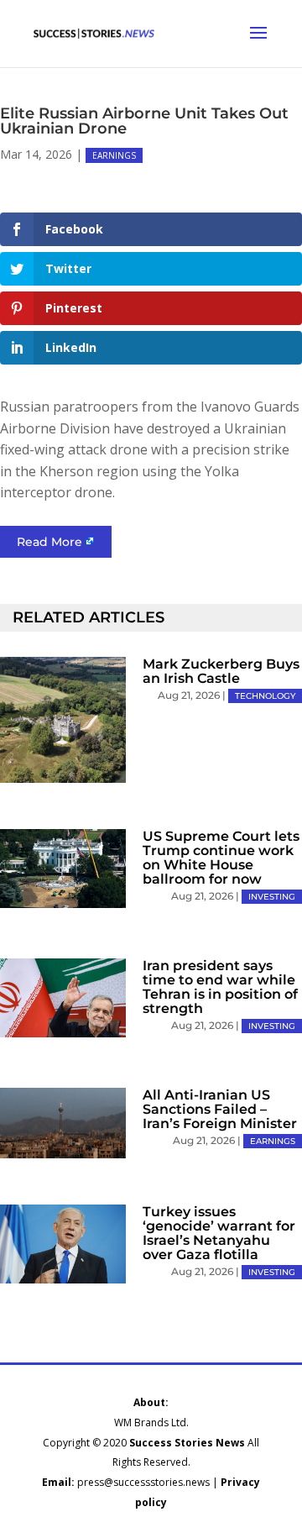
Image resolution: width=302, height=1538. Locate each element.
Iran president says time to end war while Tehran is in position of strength (220, 987)
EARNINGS (114, 155)
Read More (49, 541)
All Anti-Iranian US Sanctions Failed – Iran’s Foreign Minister (220, 1109)
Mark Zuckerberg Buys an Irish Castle (221, 671)
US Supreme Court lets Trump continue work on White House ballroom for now (221, 857)
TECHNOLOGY (265, 695)
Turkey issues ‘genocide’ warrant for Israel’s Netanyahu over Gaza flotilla (219, 1233)
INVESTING (271, 896)
